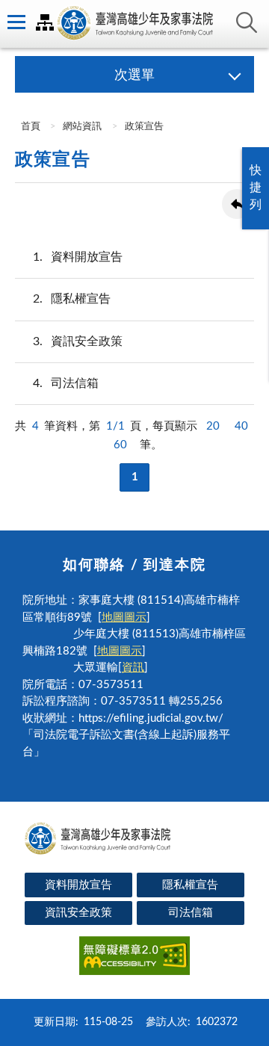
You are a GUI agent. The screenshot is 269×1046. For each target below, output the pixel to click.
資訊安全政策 (78, 341)
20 (213, 426)
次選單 (134, 75)
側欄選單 (15, 22)
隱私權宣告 (72, 299)
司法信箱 (66, 383)
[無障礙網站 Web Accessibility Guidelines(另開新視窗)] (134, 958)
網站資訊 (82, 126)
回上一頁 (237, 204)
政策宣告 (144, 126)
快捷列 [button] (256, 187)
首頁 (29, 126)
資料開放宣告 (78, 257)
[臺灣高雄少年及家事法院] (134, 24)
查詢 (246, 22)
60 (120, 445)
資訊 (133, 667)
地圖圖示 (124, 617)
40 (241, 426)
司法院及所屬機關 (45, 22)
